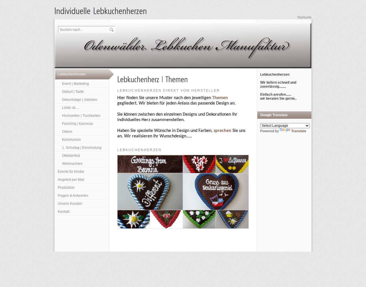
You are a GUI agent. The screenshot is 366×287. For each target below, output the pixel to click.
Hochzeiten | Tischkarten (81, 116)
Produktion (66, 188)
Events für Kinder (71, 172)
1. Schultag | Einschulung (82, 148)
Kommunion (71, 140)
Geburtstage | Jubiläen (79, 100)
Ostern (67, 132)
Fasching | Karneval (77, 124)
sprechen (222, 131)
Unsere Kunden (70, 204)
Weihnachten (72, 164)
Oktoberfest (71, 156)
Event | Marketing (75, 84)
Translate (298, 131)
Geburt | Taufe (73, 92)
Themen (220, 98)
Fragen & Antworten (73, 196)
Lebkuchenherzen (71, 74)
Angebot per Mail (71, 180)
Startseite (304, 17)
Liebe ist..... (70, 108)
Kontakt (63, 212)
